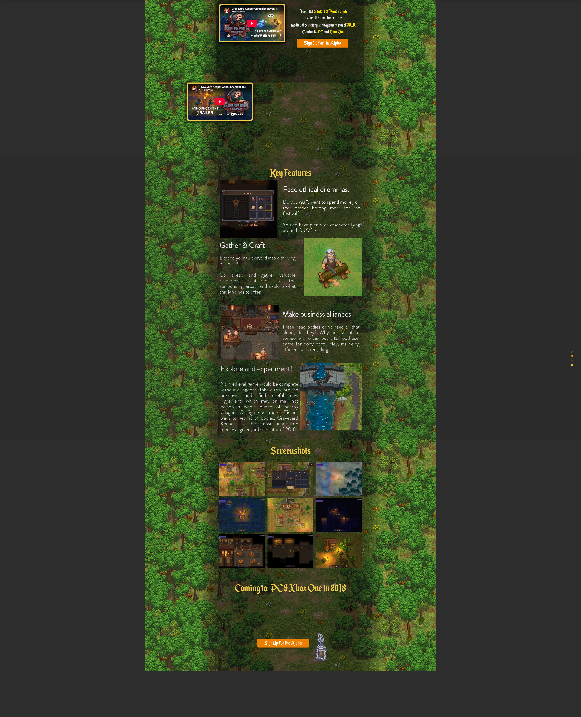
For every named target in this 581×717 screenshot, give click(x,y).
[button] (242, 479)
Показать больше (290, 570)
